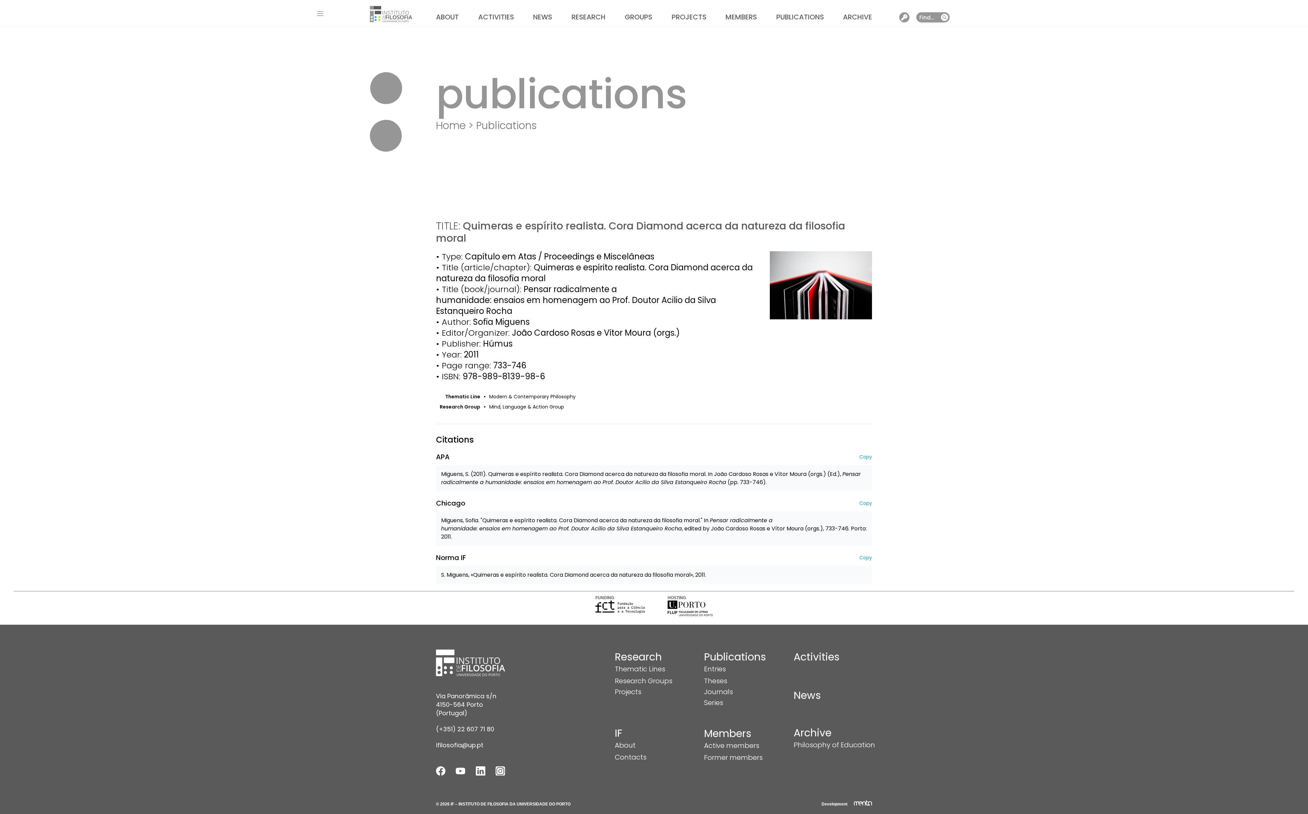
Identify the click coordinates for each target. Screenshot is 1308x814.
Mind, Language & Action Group (526, 406)
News (542, 17)
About (447, 17)
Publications (800, 17)
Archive (857, 17)
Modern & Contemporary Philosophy (532, 396)
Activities (496, 17)
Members (741, 17)
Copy (865, 456)
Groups (638, 17)
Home (451, 125)
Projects (689, 17)
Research (589, 17)
